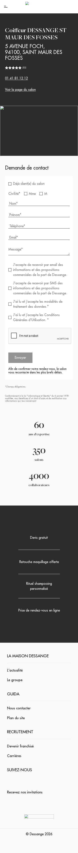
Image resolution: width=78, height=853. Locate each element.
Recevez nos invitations (24, 792)
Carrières (14, 756)
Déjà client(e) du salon (29, 183)
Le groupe (14, 680)
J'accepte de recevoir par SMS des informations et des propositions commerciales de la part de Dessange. (40, 288)
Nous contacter (19, 708)
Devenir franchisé (20, 746)
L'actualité (15, 670)
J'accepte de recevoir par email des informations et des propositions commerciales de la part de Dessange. (40, 270)
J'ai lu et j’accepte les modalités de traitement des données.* (37, 304)
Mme (32, 193)
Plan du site (16, 718)
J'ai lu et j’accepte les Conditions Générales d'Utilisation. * (36, 317)
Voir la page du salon (20, 89)
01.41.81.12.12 (16, 78)
